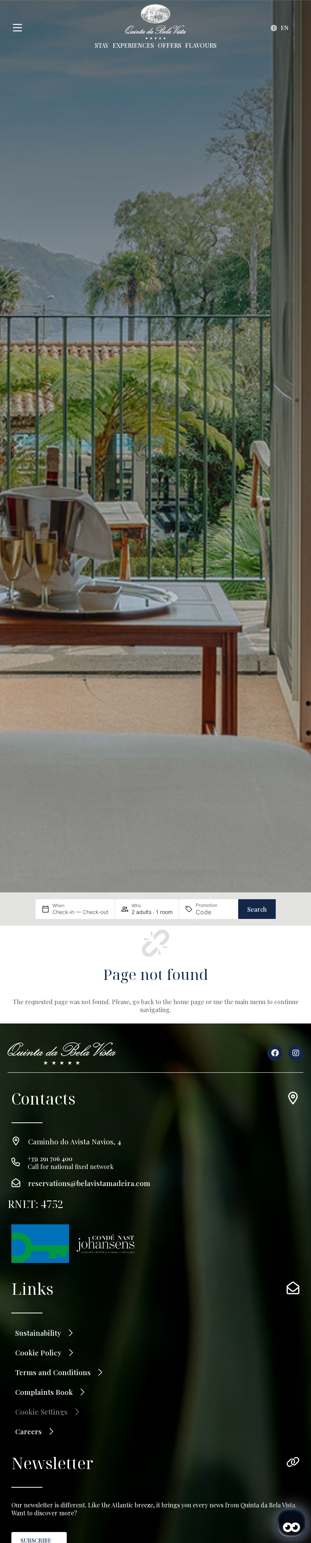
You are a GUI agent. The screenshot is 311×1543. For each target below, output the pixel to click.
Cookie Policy (38, 1352)
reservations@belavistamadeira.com (89, 1183)
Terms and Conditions (53, 1372)
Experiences (133, 45)
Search (257, 909)
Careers (28, 1431)
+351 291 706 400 (50, 1159)
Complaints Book (44, 1392)
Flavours (201, 45)
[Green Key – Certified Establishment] (40, 1243)
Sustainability (38, 1333)
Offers (169, 45)
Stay (102, 45)
